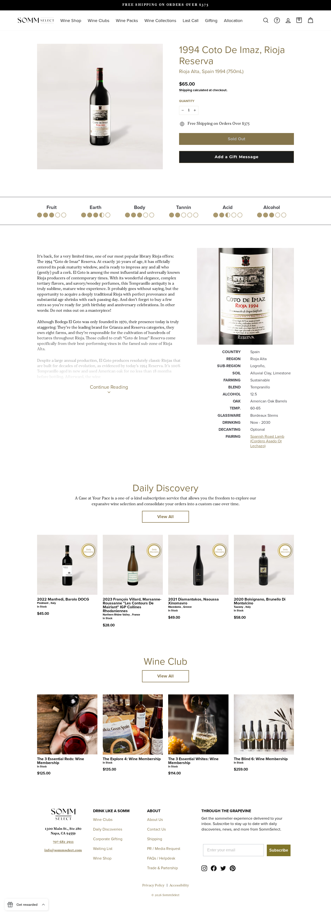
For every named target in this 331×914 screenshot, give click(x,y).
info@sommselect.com (63, 850)
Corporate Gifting (107, 838)
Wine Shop (70, 20)
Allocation (233, 20)
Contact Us (156, 829)
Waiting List (102, 848)
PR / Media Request (163, 848)
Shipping (185, 90)
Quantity (186, 101)
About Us (155, 819)
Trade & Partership (162, 867)
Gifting (211, 20)
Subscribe (278, 850)
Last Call (190, 20)
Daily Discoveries (107, 829)
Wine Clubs (98, 20)
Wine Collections (160, 20)
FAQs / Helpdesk (161, 858)
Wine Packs (127, 20)
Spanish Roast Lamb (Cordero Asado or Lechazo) (267, 441)
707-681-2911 (63, 842)
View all (165, 516)
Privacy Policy (153, 885)
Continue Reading (109, 386)
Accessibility (179, 885)
